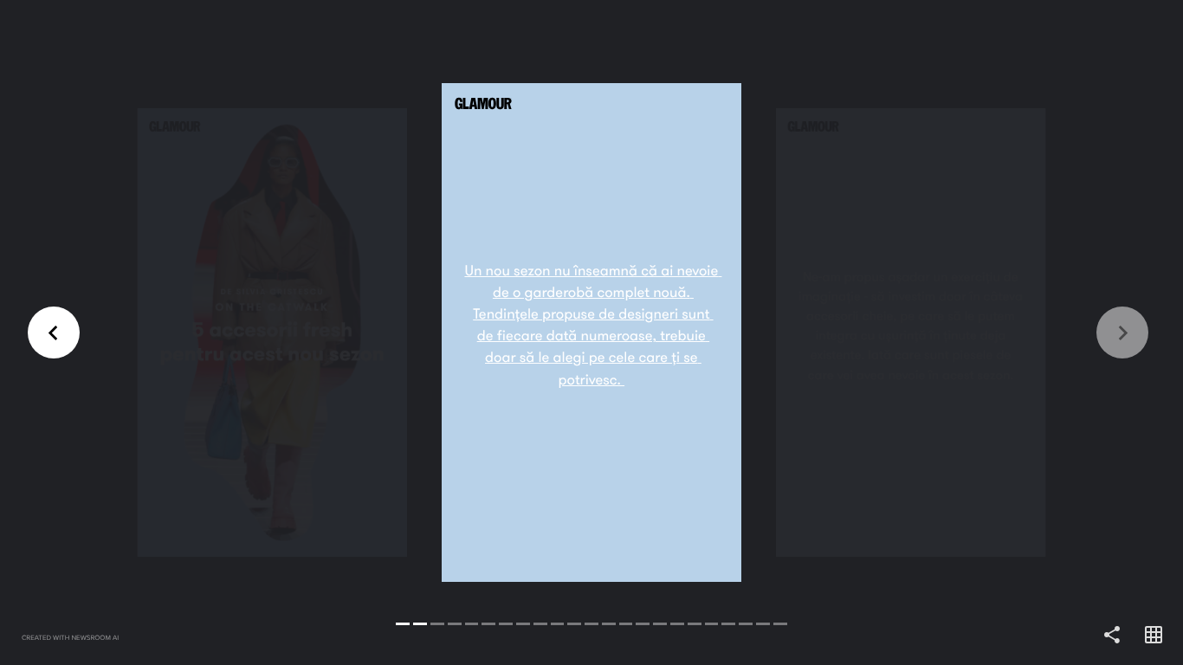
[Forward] (887, 332)
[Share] (1112, 635)
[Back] (296, 332)
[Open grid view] (1153, 635)
